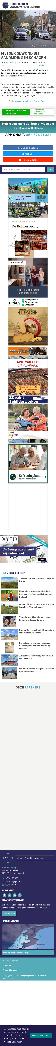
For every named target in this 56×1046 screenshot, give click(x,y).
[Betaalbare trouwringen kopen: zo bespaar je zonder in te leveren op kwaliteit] (9, 647)
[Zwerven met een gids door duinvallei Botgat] (9, 583)
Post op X (29, 154)
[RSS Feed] (20, 895)
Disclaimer (7, 965)
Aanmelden (9, 913)
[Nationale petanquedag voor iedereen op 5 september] (9, 673)
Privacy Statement (10, 970)
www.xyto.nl (10, 885)
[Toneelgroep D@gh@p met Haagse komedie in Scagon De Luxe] (9, 621)
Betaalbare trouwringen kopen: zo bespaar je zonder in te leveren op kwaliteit (34, 646)
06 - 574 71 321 (38, 135)
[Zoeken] (50, 169)
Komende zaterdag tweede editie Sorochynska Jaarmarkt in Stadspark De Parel (35, 594)
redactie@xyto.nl (12, 881)
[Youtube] (14, 895)
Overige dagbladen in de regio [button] (16, 953)
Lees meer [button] (17, 1042)
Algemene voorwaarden (12, 961)
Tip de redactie (30, 160)
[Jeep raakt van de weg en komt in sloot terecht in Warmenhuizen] (9, 609)
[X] (9, 895)
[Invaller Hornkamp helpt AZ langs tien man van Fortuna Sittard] (9, 634)
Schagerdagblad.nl (19, 4)
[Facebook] (4, 895)
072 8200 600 (11, 878)
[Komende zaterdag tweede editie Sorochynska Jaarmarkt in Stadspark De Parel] (9, 596)
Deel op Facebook (30, 148)
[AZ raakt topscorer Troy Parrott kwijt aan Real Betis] (9, 660)
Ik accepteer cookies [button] (41, 1036)
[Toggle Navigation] (51, 5)
